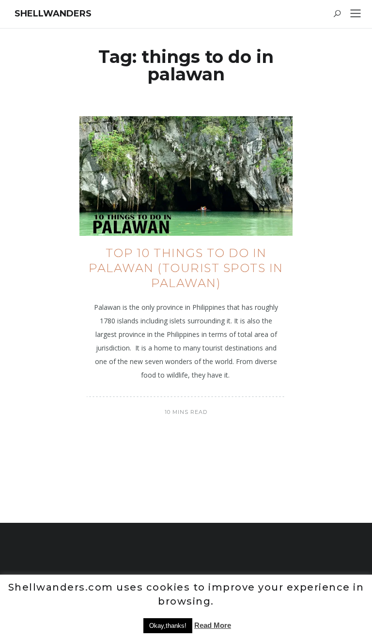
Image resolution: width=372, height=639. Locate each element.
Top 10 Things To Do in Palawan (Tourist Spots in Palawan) (186, 268)
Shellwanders (53, 13)
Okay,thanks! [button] (167, 625)
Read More (212, 625)
